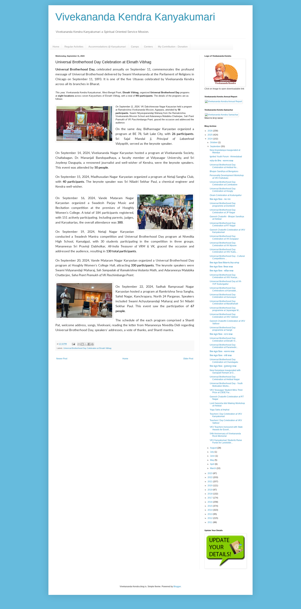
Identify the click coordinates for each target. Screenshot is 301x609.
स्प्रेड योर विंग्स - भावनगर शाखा (221, 161)
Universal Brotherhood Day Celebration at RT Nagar (223, 224)
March (213, 468)
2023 (210, 473)
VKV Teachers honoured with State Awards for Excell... (226, 428)
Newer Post (61, 358)
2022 (210, 477)
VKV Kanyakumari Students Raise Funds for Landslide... (226, 441)
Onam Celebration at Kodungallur (226, 195)
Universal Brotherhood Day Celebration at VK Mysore (223, 244)
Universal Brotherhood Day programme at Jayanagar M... (225, 309)
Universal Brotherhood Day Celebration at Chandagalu (224, 360)
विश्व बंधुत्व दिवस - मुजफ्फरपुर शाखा (223, 366)
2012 (210, 518)
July (212, 452)
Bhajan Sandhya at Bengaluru (224, 171)
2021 (210, 481)
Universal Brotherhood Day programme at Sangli (223, 328)
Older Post (188, 358)
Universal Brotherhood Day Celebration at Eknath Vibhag (87, 348)
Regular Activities (73, 46)
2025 (210, 135)
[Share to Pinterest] (92, 344)
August (213, 448)
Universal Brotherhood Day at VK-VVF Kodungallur (226, 282)
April (212, 464)
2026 (210, 131)
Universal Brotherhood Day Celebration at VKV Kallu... (223, 250)
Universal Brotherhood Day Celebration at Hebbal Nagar (225, 378)
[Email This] (79, 344)
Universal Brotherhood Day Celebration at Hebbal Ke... (224, 166)
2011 (210, 522)
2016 (210, 502)
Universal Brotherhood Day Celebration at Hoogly (223, 189)
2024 (210, 139)
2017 (210, 498)
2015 (210, 506)
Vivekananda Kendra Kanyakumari (135, 17)
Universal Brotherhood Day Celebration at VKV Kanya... (224, 276)
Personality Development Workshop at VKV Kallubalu (227, 176)
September (215, 146)
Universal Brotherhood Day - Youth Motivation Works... (226, 384)
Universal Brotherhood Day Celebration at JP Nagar (223, 211)
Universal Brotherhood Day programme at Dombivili (223, 204)
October (214, 142)
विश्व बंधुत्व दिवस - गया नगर (220, 199)
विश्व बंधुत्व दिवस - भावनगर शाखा (222, 351)
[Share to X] (85, 344)
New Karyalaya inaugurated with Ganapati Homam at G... (225, 371)
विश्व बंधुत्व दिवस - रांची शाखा (221, 355)
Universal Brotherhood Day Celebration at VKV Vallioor (224, 315)
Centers (148, 46)
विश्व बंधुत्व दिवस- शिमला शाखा (221, 267)
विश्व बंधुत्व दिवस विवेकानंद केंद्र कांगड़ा (224, 263)
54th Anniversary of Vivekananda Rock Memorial (225, 434)
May (212, 460)
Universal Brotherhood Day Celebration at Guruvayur (223, 295)
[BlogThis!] (82, 344)
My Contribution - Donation (173, 46)
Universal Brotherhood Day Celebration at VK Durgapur (224, 237)
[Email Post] (73, 344)
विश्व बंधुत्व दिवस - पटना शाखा (221, 334)
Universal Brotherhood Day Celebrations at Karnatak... (223, 289)
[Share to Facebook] (89, 344)
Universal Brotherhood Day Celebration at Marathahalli (224, 302)
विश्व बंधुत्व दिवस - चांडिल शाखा (221, 271)
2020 (210, 485)
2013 (210, 514)
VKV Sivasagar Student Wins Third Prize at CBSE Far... (226, 391)
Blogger (177, 586)
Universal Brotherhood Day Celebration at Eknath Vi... (223, 339)
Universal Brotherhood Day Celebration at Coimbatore (223, 183)
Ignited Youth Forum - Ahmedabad (226, 156)
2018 (210, 494)
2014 (210, 510)
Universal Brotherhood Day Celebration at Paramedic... (224, 346)
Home (56, 46)
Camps (135, 46)
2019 (210, 490)
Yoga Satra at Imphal (219, 409)
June (212, 456)
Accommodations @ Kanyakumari (107, 46)
